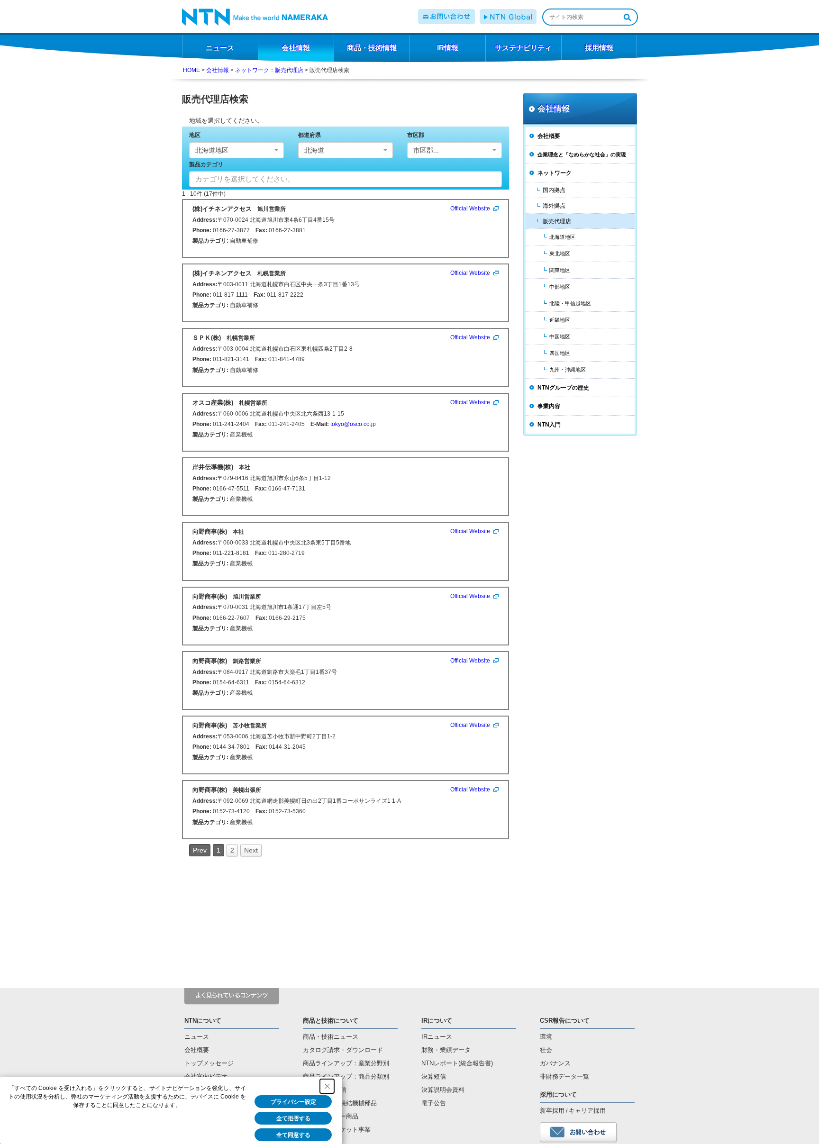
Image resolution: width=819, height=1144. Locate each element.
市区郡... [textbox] (426, 150)
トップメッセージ (209, 1063)
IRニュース (436, 1036)
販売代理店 (557, 221)
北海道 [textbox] (314, 150)
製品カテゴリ (206, 164)
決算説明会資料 (442, 1089)
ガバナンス (555, 1063)
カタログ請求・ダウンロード (343, 1049)
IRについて (436, 1020)
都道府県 (309, 135)
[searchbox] (308, 179)
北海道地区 (562, 237)
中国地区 (559, 336)
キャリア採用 (587, 1110)
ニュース (196, 1036)
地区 (194, 135)
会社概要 (548, 136)
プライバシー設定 (293, 1102)
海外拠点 (554, 205)
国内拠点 (554, 190)
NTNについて (202, 1020)
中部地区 (559, 287)
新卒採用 (552, 1110)
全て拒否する (293, 1118)
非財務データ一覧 (564, 1076)
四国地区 (559, 353)
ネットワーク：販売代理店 (269, 70)
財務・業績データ (446, 1049)
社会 (546, 1049)
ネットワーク (554, 173)
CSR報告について (565, 1020)
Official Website (470, 208)
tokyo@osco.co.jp (353, 424)
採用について (558, 1094)
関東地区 (559, 270)
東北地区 (559, 253)
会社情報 (217, 70)
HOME (191, 70)
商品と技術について (330, 1020)
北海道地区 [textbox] (211, 150)
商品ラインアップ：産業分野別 (346, 1063)
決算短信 (433, 1076)
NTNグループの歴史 (563, 387)
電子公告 (433, 1103)
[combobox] (236, 150)
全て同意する (293, 1135)
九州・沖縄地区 (567, 369)
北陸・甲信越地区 (570, 303)
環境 (546, 1036)
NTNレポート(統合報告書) (457, 1063)
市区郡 (415, 135)
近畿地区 (559, 320)
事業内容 (548, 406)
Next (251, 850)
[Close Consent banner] (327, 1086)
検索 (627, 17)
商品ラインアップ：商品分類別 (346, 1076)
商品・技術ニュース (330, 1036)
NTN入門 (549, 424)
